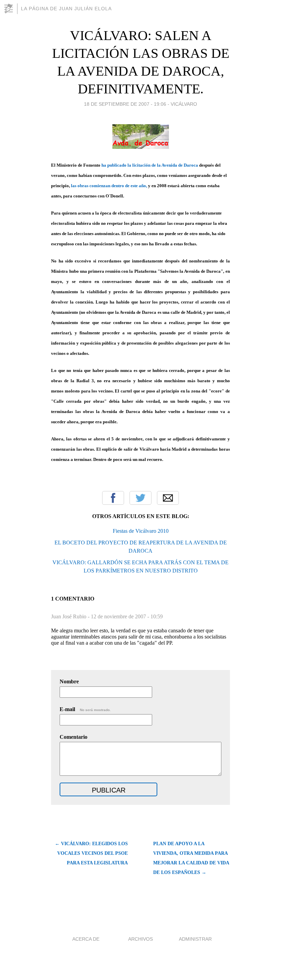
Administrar (195, 939)
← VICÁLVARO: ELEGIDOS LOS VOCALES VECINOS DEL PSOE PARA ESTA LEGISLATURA (91, 853)
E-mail (85, 709)
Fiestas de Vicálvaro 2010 (141, 531)
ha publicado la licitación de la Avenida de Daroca (149, 165)
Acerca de (85, 939)
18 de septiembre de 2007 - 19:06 (125, 104)
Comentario (73, 737)
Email (168, 498)
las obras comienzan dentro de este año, (109, 185)
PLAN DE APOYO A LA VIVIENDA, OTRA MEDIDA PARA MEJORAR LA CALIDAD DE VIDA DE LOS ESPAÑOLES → (191, 858)
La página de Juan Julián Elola (66, 8)
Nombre (69, 681)
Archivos (140, 939)
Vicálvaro (184, 104)
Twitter (140, 498)
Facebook (113, 498)
